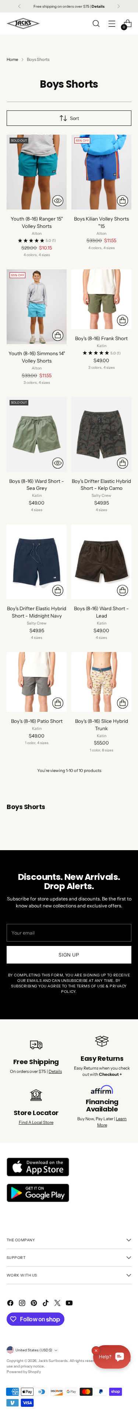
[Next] (118, 6)
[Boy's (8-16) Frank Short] (101, 299)
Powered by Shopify (24, 1371)
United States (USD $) (33, 1350)
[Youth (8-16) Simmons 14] (37, 306)
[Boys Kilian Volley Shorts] (101, 172)
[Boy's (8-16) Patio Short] (37, 682)
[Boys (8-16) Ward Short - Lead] (101, 561)
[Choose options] (122, 201)
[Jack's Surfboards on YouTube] (70, 1303)
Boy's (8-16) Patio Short (37, 721)
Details (55, 1071)
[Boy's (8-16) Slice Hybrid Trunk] (101, 682)
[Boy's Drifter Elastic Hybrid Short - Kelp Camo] (101, 434)
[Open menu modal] (111, 23)
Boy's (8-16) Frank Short (101, 338)
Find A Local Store (36, 1122)
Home (12, 59)
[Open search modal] (95, 23)
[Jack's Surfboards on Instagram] (22, 1303)
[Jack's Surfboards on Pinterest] (34, 1303)
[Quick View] (58, 201)
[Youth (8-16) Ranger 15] (37, 172)
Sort (74, 118)
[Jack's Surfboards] (23, 23)
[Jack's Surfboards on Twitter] (58, 1303)
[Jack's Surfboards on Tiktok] (46, 1303)
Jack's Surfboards (53, 1360)
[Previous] (19, 6)
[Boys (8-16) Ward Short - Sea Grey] (37, 434)
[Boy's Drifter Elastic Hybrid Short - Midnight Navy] (37, 561)
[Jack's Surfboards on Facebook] (11, 1303)
